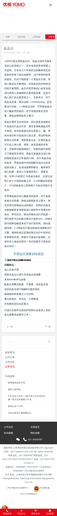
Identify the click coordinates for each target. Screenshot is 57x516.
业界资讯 (10, 366)
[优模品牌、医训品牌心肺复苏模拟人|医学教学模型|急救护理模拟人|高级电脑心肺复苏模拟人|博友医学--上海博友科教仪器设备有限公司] (13, 4)
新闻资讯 (10, 352)
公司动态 (37, 36)
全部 (8, 36)
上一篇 (9, 326)
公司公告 (21, 36)
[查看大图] (28, 260)
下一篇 (47, 326)
